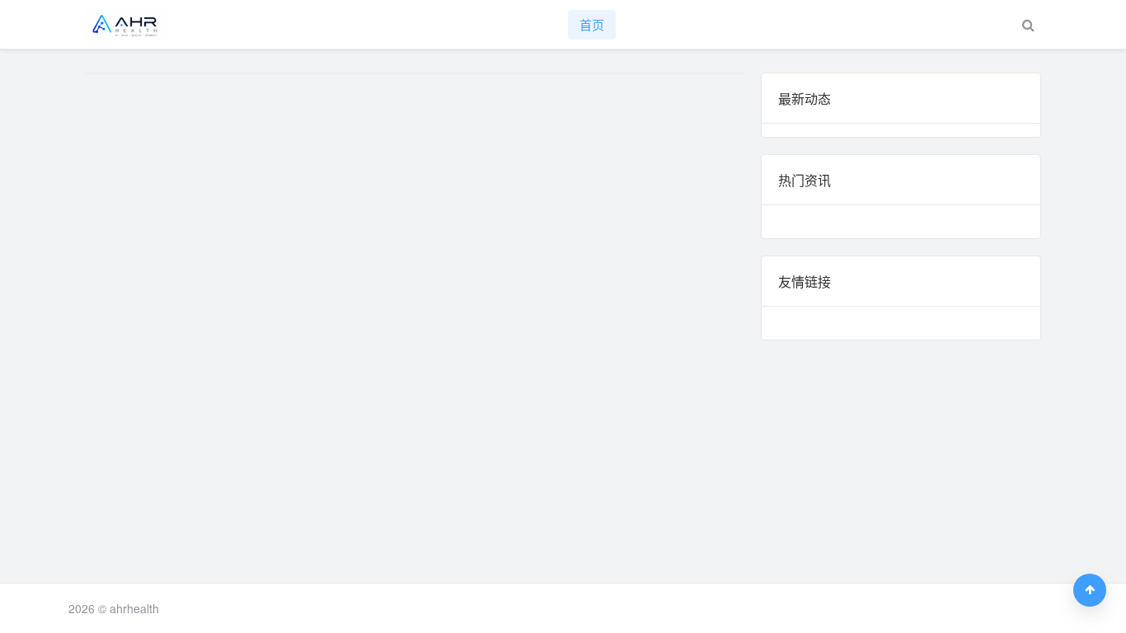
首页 (591, 24)
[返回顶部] (1089, 590)
